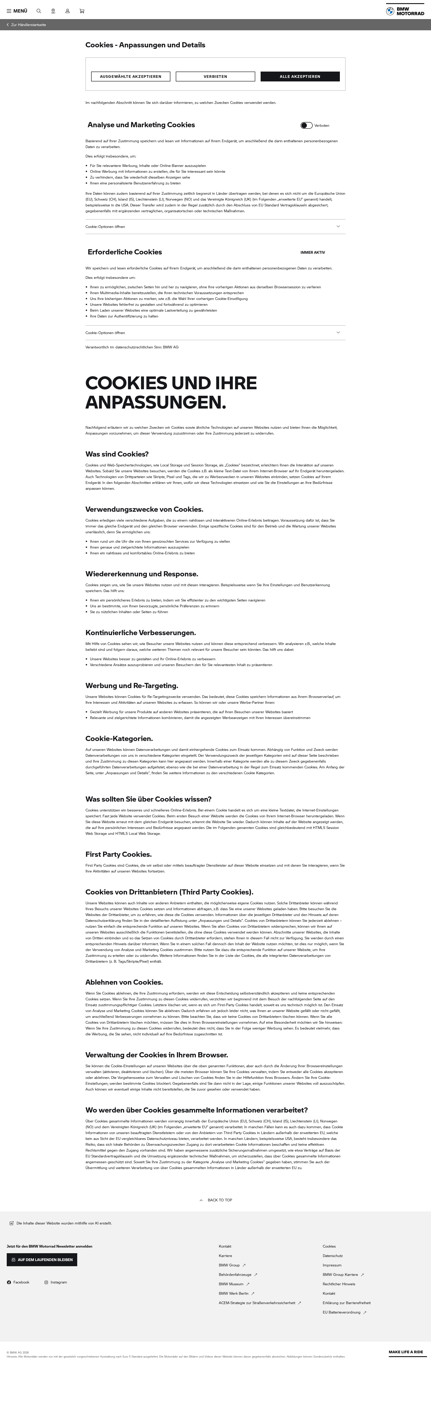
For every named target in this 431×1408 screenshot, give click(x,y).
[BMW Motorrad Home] (405, 11)
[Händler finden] (53, 9)
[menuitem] (26, 24)
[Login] (67, 9)
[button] (17, 11)
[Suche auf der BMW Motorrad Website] (39, 9)
